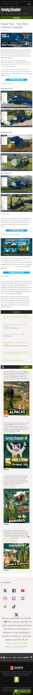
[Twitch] (12, 4)
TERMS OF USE (16, 672)
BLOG (2, 14)
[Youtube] (8, 4)
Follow (26, 367)
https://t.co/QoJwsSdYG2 (22, 379)
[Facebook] (5, 4)
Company (26, 1)
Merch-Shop (3, 1)
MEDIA (11, 14)
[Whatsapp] (1, 4)
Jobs (29, 1)
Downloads (9, 1)
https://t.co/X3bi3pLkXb (10, 379)
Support (21, 1)
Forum (13, 1)
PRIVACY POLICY (5, 672)
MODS (19, 14)
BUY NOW (16, 18)
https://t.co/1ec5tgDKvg (10, 538)
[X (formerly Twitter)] (3, 3)
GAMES (7, 14)
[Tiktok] (16, 4)
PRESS (30, 672)
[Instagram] (10, 4)
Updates (17, 1)
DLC (15, 14)
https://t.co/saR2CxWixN (10, 485)
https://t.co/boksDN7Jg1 (10, 432)
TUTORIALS (24, 14)
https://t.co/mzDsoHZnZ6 (10, 541)
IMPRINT (24, 672)
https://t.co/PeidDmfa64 (10, 540)
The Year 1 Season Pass (8, 266)
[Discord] (14, 4)
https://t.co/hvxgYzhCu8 (10, 487)
